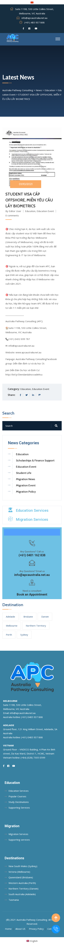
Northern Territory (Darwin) (23, 888)
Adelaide (10, 616)
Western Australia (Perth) (22, 883)
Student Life (23, 473)
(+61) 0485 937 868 (32, 717)
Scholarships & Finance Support (35, 460)
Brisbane (28, 616)
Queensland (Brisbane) (21, 877)
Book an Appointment (32, 594)
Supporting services (19, 839)
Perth (9, 634)
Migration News (25, 479)
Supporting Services (19, 807)
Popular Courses (17, 796)
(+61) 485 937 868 (34, 22)
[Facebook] (23, 28)
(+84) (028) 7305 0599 (33, 757)
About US (20, 928)
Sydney (24, 634)
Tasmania (14, 899)
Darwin (45, 616)
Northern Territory (36, 625)
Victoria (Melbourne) (19, 871)
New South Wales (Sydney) (23, 866)
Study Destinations (19, 802)
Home (8, 928)
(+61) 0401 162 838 (32, 555)
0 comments (12, 215)
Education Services (32, 510)
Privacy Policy (36, 928)
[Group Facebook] (29, 28)
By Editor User (13, 211)
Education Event (45, 211)
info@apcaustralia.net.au (34, 17)
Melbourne (11, 625)
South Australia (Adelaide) (22, 894)
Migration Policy (26, 491)
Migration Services (32, 519)
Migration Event (26, 485)
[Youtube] (36, 28)
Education (30, 211)
